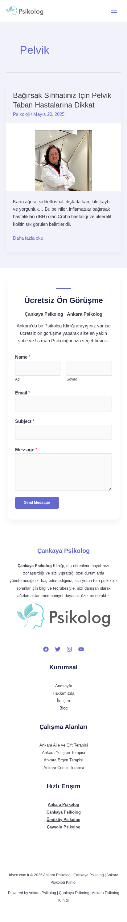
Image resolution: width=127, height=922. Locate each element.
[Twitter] (57, 649)
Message (26, 449)
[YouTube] (81, 649)
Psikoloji (21, 114)
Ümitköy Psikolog (63, 819)
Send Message (37, 502)
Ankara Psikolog (63, 804)
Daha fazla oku (28, 237)
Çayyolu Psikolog (63, 827)
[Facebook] (46, 649)
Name (23, 357)
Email (22, 392)
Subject (25, 421)
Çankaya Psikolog (63, 550)
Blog (63, 708)
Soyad (72, 379)
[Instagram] (69, 649)
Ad (17, 379)
